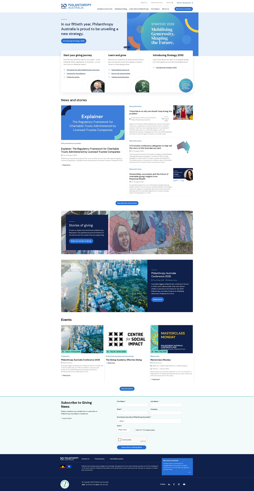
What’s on (144, 2)
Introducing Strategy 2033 (73, 41)
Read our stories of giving (81, 241)
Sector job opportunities (120, 73)
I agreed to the (145, 430)
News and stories (157, 2)
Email (119, 409)
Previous (124, 47)
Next (129, 47)
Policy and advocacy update (71, 143)
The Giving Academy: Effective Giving (124, 360)
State (119, 426)
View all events (127, 389)
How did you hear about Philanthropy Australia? (134, 417)
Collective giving (73, 77)
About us (165, 9)
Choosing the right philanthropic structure (83, 70)
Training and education (120, 77)
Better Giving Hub (184, 3)
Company (154, 409)
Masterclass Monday (161, 360)
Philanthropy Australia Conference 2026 (80, 360)
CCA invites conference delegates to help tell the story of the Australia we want (150, 146)
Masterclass (155, 356)
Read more (66, 165)
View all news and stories (127, 203)
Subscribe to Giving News (131, 447)
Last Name (155, 401)
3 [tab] (127, 47)
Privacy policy (99, 459)
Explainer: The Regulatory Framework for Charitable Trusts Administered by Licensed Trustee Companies (91, 150)
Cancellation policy (116, 459)
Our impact (155, 9)
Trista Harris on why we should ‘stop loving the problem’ (150, 112)
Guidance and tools (104, 9)
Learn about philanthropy (139, 9)
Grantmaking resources (120, 70)
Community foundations (76, 73)
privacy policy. (150, 430)
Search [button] (169, 2)
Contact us (85, 459)
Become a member (183, 9)
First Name (121, 401)
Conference (65, 356)
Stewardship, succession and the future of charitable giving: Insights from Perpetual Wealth (148, 176)
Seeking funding (121, 9)
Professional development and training (119, 356)
